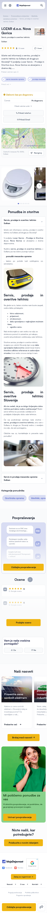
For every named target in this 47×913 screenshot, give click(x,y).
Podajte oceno (23, 622)
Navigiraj (38, 153)
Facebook (8, 868)
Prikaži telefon (24, 113)
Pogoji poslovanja (15, 892)
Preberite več (10, 724)
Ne (35, 650)
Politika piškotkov (32, 892)
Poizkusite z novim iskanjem (23, 842)
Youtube (20, 868)
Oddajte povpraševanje (23, 567)
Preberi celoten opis (9, 72)
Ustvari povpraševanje (20, 817)
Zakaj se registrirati (22, 877)
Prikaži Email (24, 119)
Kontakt (35, 884)
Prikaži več (5, 84)
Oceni (39, 48)
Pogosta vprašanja (23, 895)
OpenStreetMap (31, 146)
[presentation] (7, 186)
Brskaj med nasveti (22, 737)
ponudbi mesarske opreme (19, 256)
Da (14, 650)
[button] (18, 203)
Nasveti (10, 884)
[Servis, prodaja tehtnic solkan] (16, 183)
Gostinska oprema (14, 498)
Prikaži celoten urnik (22, 106)
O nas (22, 884)
